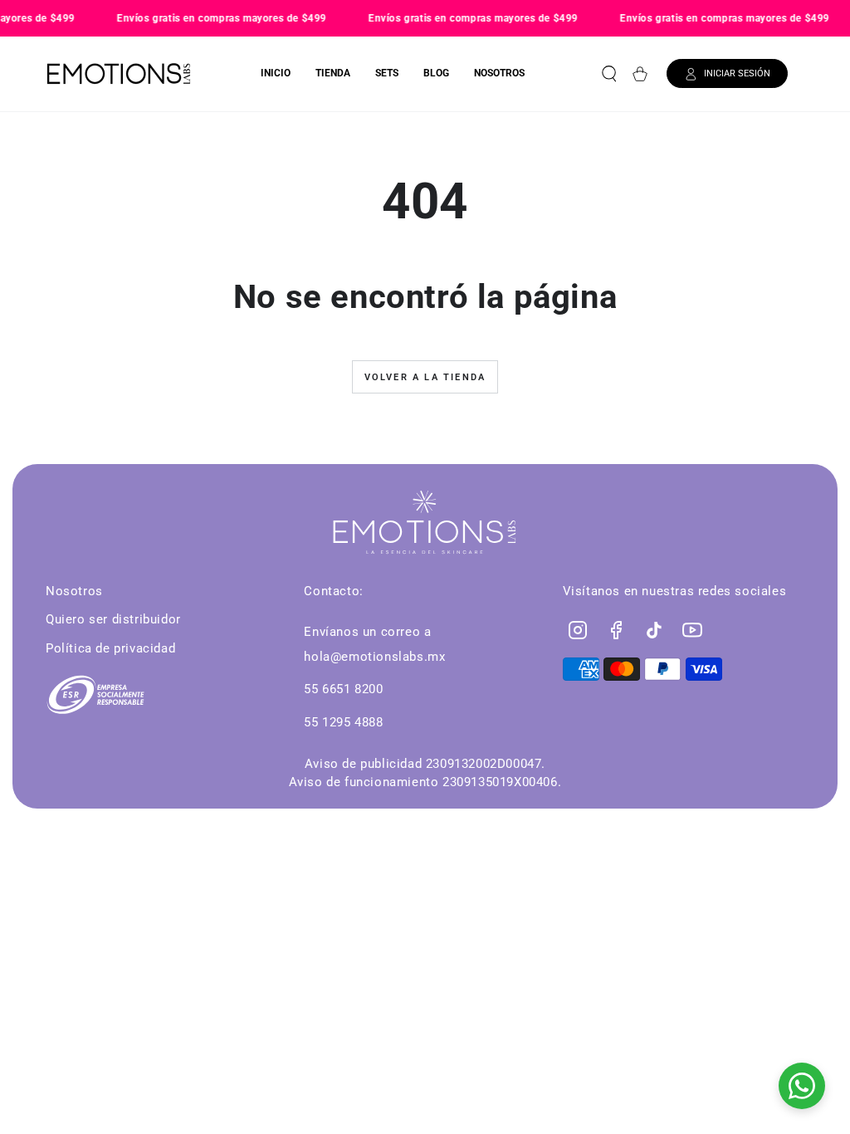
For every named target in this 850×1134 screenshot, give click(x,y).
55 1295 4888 (343, 722)
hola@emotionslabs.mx (374, 656)
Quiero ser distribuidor (113, 619)
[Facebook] (616, 630)
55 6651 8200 (343, 689)
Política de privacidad (110, 648)
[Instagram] (578, 630)
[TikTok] (654, 630)
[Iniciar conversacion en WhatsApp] (802, 1086)
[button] (609, 74)
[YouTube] (692, 630)
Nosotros (74, 591)
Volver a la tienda (425, 377)
